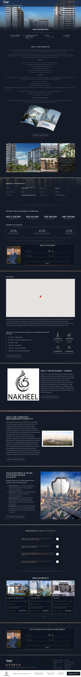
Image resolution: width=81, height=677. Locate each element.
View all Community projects (15, 459)
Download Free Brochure (40, 135)
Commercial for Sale (57, 667)
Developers (67, 660)
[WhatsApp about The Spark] (60, 610)
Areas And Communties (70, 662)
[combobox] (49, 251)
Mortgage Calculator (69, 663)
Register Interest (73, 673)
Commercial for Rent (58, 669)
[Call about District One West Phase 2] (8, 610)
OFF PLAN (8, 5)
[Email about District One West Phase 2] (11, 610)
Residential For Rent (58, 662)
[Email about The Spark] (57, 610)
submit (47, 263)
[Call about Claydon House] (31, 610)
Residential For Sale (57, 660)
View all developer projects (50, 397)
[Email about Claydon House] (34, 610)
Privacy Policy (68, 667)
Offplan (55, 663)
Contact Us (67, 669)
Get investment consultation (15, 516)
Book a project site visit (14, 356)
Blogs (54, 665)
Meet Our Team (68, 665)
